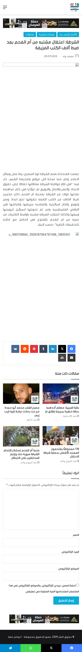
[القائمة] (5, 8)
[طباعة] (62, 358)
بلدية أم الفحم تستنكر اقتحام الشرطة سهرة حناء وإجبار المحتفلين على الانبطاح (21, 454)
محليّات (30, 34)
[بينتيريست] (34, 349)
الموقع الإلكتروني (68, 568)
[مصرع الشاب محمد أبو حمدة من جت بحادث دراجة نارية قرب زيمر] (21, 393)
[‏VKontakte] (15, 349)
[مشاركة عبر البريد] (71, 358)
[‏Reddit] (25, 349)
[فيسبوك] (71, 349)
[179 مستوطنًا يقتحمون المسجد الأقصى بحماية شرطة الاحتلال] (61, 435)
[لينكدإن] (53, 349)
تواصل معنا (14, 637)
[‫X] (62, 349)
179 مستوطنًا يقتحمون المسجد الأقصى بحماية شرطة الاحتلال (61, 452)
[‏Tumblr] (43, 349)
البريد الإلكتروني (70, 551)
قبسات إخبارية (46, 34)
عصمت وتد (68, 56)
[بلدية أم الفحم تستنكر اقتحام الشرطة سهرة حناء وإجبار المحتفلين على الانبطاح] (21, 436)
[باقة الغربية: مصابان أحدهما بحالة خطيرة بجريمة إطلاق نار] (61, 393)
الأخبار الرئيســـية (68, 34)
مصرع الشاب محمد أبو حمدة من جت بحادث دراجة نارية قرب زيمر (21, 411)
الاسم (76, 535)
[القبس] (74, 7)
